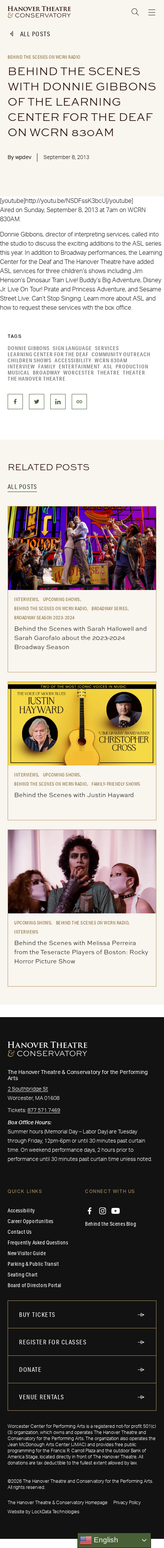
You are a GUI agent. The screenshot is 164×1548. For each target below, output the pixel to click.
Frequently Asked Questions (38, 1242)
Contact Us (20, 1231)
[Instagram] (102, 1210)
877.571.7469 (43, 1110)
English (105, 1540)
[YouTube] (115, 1210)
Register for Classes (53, 1342)
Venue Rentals (41, 1397)
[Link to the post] (82, 548)
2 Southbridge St (28, 1089)
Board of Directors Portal (34, 1285)
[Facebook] (89, 1210)
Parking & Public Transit (33, 1263)
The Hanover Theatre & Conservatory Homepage (58, 1502)
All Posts (35, 34)
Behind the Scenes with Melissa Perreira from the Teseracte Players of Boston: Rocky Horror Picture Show (81, 952)
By (19, 157)
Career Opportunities (30, 1221)
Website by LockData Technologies (43, 1511)
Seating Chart (23, 1274)
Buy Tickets (37, 1314)
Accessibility (21, 1210)
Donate (30, 1369)
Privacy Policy (127, 1502)
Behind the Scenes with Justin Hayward (74, 795)
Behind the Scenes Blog (110, 1223)
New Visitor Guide (27, 1253)
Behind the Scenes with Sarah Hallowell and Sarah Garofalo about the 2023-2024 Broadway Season (80, 637)
